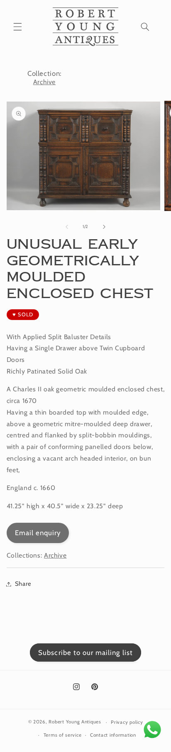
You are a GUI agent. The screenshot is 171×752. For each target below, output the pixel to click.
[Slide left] (67, 227)
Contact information (113, 735)
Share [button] (23, 583)
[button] (17, 26)
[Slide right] (104, 227)
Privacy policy (127, 722)
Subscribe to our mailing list (85, 652)
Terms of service (63, 735)
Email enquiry (38, 533)
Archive (44, 82)
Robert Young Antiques (75, 722)
